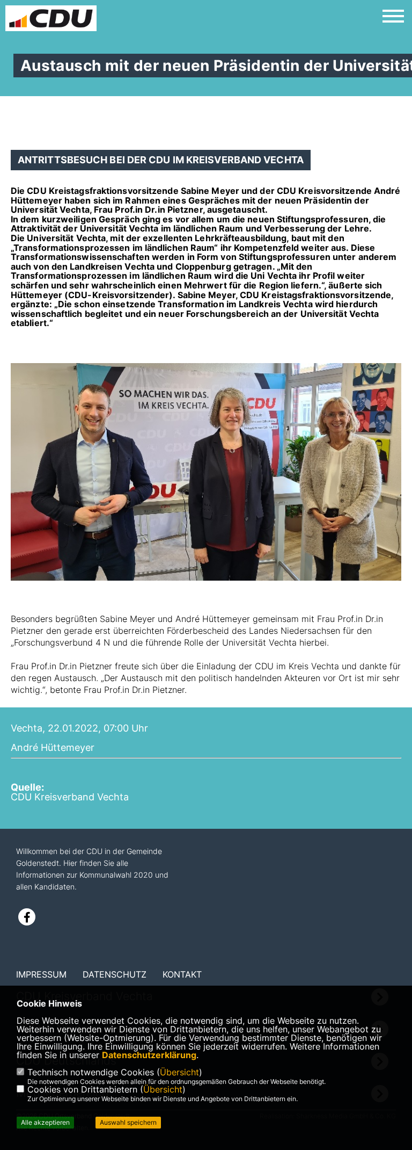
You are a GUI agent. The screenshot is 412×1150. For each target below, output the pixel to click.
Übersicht (179, 1072)
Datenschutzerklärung (149, 1055)
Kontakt (182, 974)
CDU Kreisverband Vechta (70, 796)
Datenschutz (114, 974)
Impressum (41, 974)
